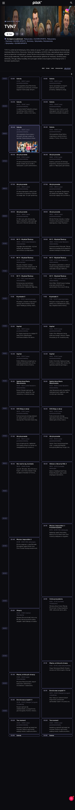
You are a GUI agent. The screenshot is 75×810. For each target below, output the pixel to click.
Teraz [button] (47, 68)
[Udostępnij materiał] (22, 34)
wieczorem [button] (59, 68)
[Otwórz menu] (3, 2)
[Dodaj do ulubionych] (17, 34)
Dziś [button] (43, 68)
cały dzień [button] (67, 68)
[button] (72, 74)
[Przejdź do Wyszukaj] (71, 3)
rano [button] (52, 68)
